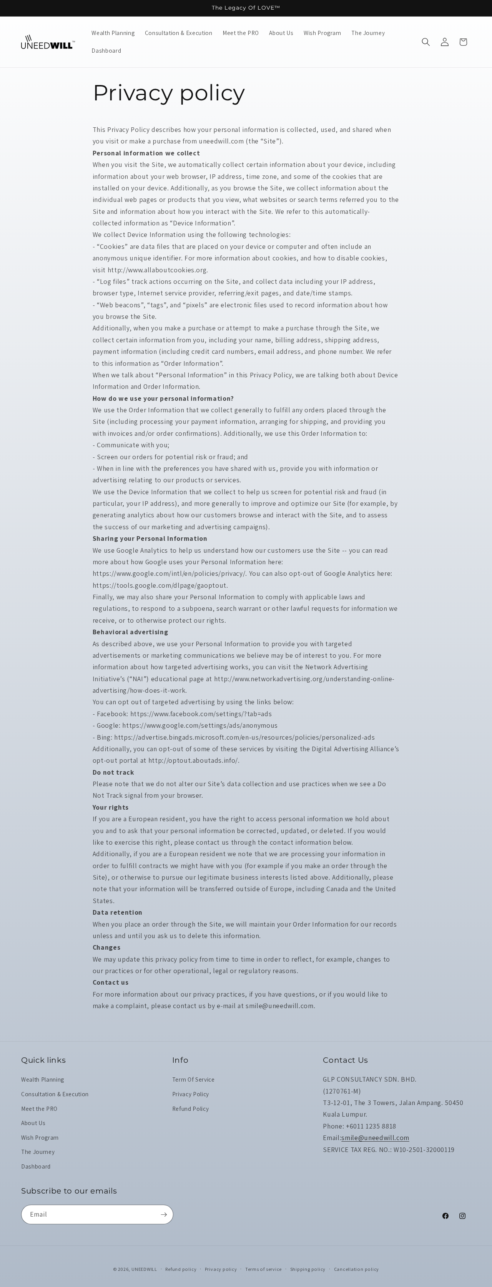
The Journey (38, 1151)
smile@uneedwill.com (375, 1137)
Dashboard (36, 1166)
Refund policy (180, 1269)
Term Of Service (193, 1079)
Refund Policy (190, 1108)
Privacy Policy (190, 1094)
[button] (426, 42)
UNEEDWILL (144, 1269)
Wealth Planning (42, 1079)
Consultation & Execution (55, 1094)
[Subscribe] (164, 1215)
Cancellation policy (356, 1269)
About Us (33, 1123)
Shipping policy (308, 1269)
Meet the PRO (39, 1108)
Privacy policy (221, 1269)
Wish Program (40, 1137)
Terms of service (263, 1269)
